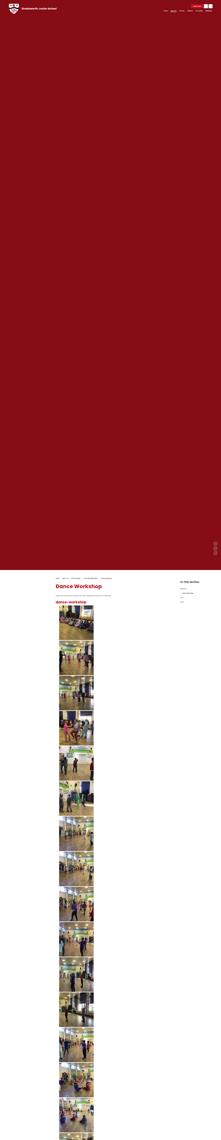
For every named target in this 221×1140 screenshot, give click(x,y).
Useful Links (197, 6)
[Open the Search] (211, 6)
